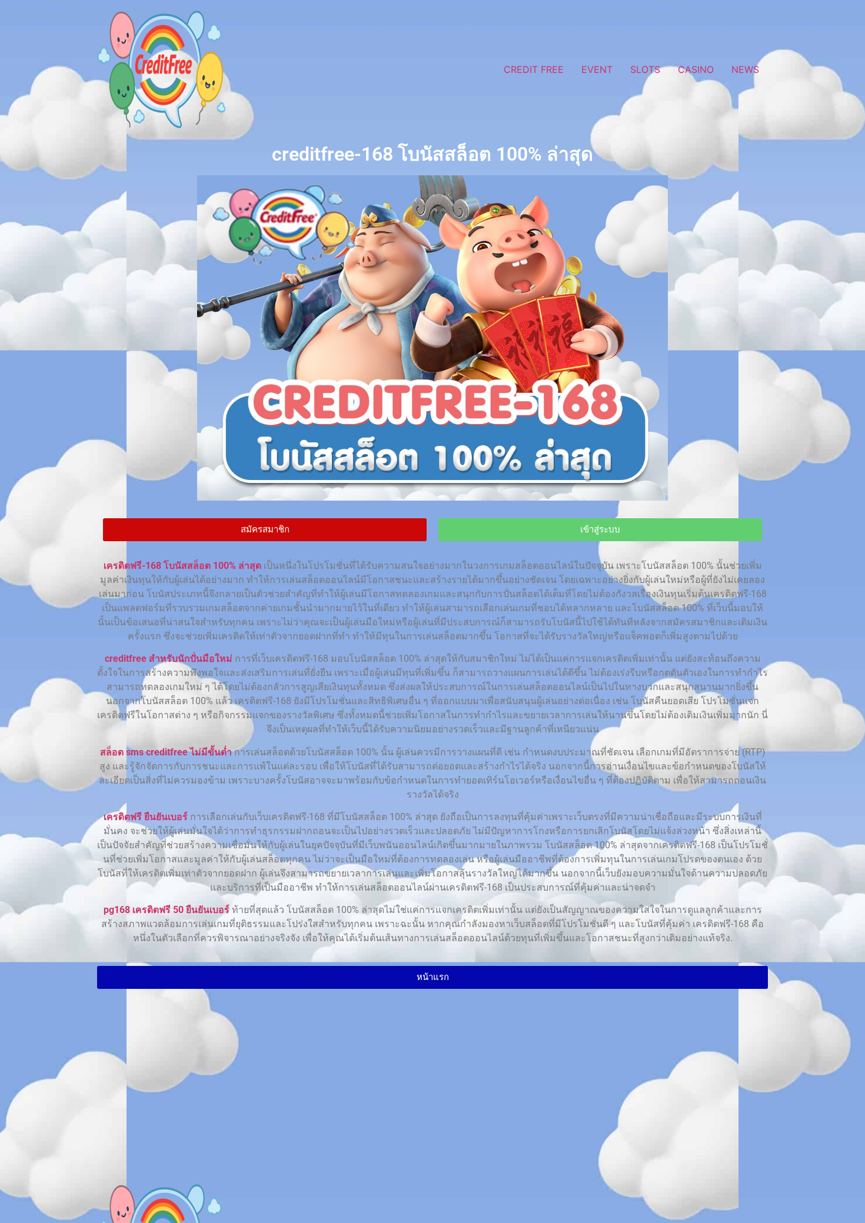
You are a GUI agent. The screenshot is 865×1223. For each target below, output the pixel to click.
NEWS (745, 69)
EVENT (597, 69)
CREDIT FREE (534, 69)
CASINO (696, 69)
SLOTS (645, 69)
